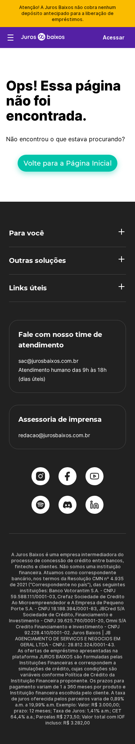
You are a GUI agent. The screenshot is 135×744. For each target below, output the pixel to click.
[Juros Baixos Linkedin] (95, 505)
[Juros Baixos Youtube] (95, 477)
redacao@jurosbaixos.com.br (54, 435)
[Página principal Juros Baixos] (42, 37)
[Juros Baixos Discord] (67, 505)
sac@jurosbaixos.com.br (48, 361)
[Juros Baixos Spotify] (41, 505)
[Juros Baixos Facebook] (67, 477)
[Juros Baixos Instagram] (41, 477)
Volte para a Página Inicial (68, 163)
